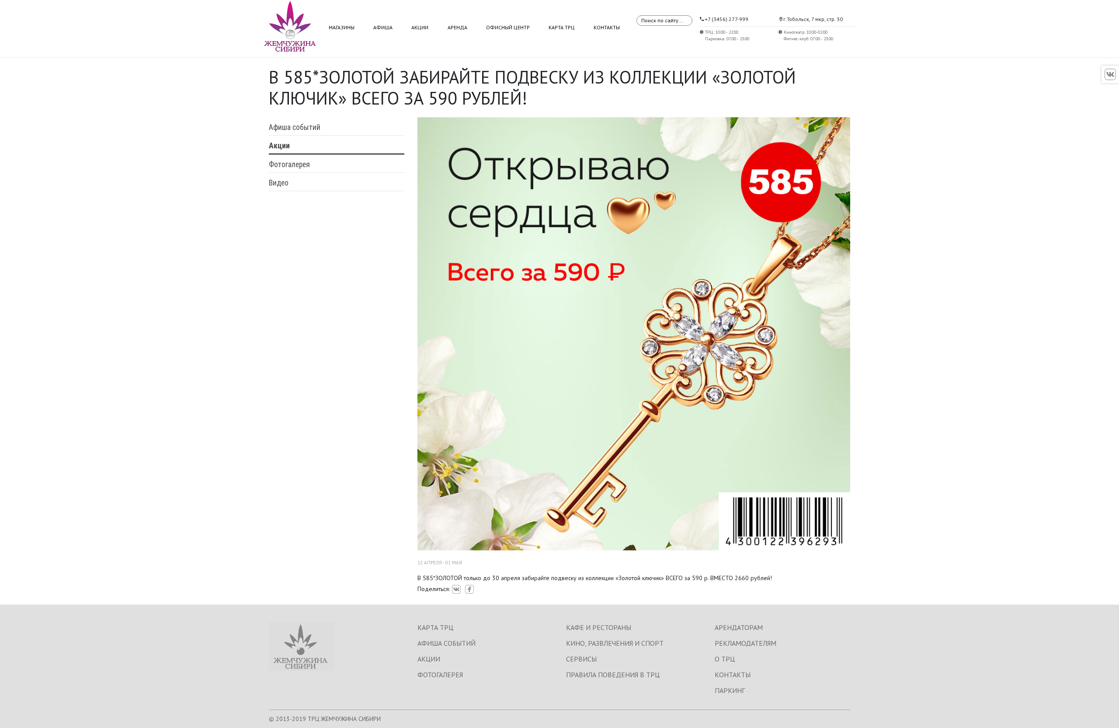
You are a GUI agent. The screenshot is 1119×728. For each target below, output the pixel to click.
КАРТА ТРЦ (435, 627)
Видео (278, 182)
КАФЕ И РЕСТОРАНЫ (598, 627)
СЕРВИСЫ (581, 658)
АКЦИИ (428, 658)
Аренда (457, 27)
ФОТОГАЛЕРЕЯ (440, 674)
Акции (419, 27)
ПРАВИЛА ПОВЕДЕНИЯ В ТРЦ (613, 674)
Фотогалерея (289, 164)
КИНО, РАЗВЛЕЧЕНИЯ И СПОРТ (615, 643)
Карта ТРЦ (562, 27)
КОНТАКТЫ (733, 674)
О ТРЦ (725, 658)
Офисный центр (508, 27)
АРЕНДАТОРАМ (739, 627)
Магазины (341, 27)
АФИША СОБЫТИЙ (446, 643)
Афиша (383, 27)
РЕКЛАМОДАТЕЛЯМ (745, 643)
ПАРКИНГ (730, 690)
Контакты (607, 27)
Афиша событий (294, 127)
